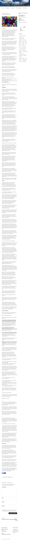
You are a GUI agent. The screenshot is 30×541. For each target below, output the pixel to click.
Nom (3, 497)
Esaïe (23, 41)
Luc (19, 48)
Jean (19, 45)
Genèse (23, 42)
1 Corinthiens (20, 35)
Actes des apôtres (21, 38)
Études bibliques (24, 61)
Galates (20, 42)
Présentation (25, 55)
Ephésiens (20, 41)
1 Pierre (24, 35)
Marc (25, 48)
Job (21, 45)
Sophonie (20, 59)
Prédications (20, 55)
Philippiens (20, 52)
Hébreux (20, 44)
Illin (25, 44)
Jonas (24, 45)
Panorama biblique (24, 51)
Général (26, 42)
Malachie (22, 48)
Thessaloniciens (24, 59)
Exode (26, 41)
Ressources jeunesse (21, 58)
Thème (20, 61)
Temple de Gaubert (10, 3)
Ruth (26, 58)
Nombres (20, 51)
